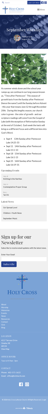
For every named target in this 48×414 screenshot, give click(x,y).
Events (4, 313)
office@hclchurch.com (16, 376)
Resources (5, 319)
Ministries (5, 310)
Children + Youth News (12, 213)
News (3, 316)
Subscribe (9, 264)
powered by (23, 410)
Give (3, 325)
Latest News (7, 201)
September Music (10, 218)
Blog (3, 327)
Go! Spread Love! (10, 207)
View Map (5, 349)
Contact (4, 322)
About (3, 304)
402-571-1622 (34, 2)
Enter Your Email (8, 254)
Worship (4, 307)
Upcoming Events (10, 170)
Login (44, 400)
